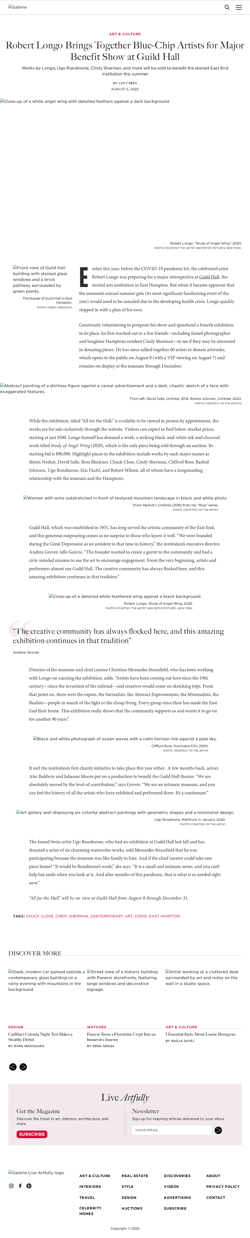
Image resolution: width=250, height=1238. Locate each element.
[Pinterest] (29, 1186)
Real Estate (135, 1176)
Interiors (90, 1187)
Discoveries (177, 1176)
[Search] (227, 7)
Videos (171, 1187)
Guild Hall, (209, 277)
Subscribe (32, 1134)
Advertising (177, 1198)
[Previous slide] (13, 1067)
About (213, 1176)
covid (141, 916)
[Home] (20, 7)
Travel (87, 1198)
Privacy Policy (223, 1187)
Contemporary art (111, 916)
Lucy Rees (128, 83)
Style (128, 1187)
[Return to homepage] (37, 1173)
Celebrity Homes (90, 1210)
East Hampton (164, 916)
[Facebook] (20, 1186)
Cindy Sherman (71, 916)
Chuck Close (39, 916)
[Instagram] (11, 1186)
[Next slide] (23, 1067)
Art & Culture (95, 1176)
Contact (215, 1198)
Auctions (132, 1208)
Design (129, 1198)
